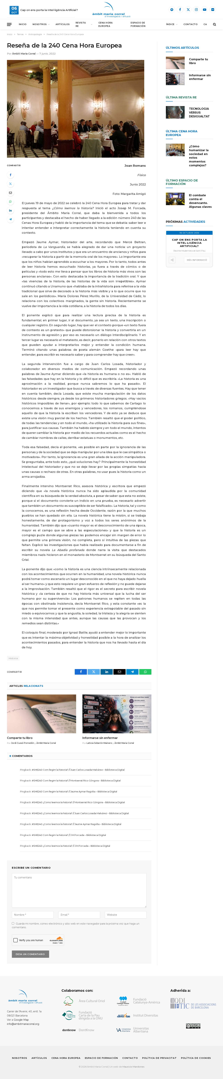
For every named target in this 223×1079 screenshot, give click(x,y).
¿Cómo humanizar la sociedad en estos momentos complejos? (199, 156)
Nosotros (40, 24)
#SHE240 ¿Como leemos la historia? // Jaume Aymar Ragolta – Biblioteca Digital (76, 824)
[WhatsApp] (10, 201)
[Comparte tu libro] (41, 713)
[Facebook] (10, 174)
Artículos (63, 24)
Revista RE (81, 24)
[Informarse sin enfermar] (117, 713)
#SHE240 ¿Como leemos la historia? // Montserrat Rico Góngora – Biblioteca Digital (78, 802)
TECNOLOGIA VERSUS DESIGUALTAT (199, 112)
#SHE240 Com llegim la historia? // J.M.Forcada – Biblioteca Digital (69, 835)
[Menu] (9, 24)
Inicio (23, 24)
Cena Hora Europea (105, 24)
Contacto (190, 24)
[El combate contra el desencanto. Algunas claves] (175, 199)
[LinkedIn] (10, 210)
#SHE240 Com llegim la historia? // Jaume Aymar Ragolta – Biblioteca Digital (74, 791)
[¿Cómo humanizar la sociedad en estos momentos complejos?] (175, 150)
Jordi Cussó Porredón (22, 743)
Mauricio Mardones (133, 1066)
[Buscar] (214, 24)
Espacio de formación (138, 24)
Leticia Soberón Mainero (99, 743)
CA (205, 24)
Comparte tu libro (20, 738)
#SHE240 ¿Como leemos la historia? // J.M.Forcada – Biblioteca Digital (71, 845)
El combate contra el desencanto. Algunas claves (200, 201)
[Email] (10, 192)
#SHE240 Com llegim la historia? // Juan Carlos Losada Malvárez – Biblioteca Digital (78, 769)
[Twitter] (10, 183)
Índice (170, 24)
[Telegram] (10, 219)
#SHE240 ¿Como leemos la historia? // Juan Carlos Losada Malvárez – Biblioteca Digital (80, 813)
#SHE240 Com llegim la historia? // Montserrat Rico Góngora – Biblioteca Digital (76, 780)
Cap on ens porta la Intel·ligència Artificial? (49, 10)
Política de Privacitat (159, 1058)
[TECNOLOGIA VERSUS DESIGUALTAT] (175, 112)
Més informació (197, 260)
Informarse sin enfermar (100, 738)
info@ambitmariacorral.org (23, 1024)
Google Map (21, 1019)
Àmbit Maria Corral (24, 53)
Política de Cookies (196, 1058)
